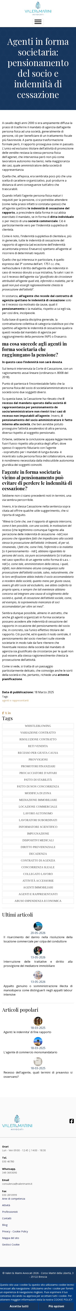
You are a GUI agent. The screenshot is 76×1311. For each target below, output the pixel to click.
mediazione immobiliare (38, 799)
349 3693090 (9, 1172)
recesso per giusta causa (38, 752)
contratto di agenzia (38, 860)
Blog (4, 1225)
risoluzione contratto (38, 739)
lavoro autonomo (38, 813)
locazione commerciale (38, 806)
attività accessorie (38, 880)
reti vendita (38, 746)
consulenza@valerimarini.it (17, 1183)
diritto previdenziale (38, 847)
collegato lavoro (38, 873)
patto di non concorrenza (38, 786)
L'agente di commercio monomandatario (30, 1052)
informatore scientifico (38, 826)
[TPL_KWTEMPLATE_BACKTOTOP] (69, 1304)
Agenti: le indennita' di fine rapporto (27, 1032)
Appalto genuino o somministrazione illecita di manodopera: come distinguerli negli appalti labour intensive (38, 990)
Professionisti (10, 1211)
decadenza (38, 853)
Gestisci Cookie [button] (11, 1244)
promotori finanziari (38, 766)
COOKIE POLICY (63, 1299)
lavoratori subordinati (38, 820)
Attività (6, 1205)
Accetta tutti (19, 1306)
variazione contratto (38, 732)
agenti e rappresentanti (15, 700)
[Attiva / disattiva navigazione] (38, 22)
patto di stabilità (38, 779)
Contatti (6, 1218)
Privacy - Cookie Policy (15, 1231)
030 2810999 (9, 1195)
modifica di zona (38, 793)
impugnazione (38, 833)
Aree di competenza (13, 1198)
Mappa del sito (10, 1238)
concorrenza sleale (38, 867)
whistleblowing (38, 725)
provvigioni (38, 759)
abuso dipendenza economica (38, 900)
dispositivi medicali (38, 840)
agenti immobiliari (38, 887)
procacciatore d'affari (38, 773)
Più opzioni (56, 1306)
